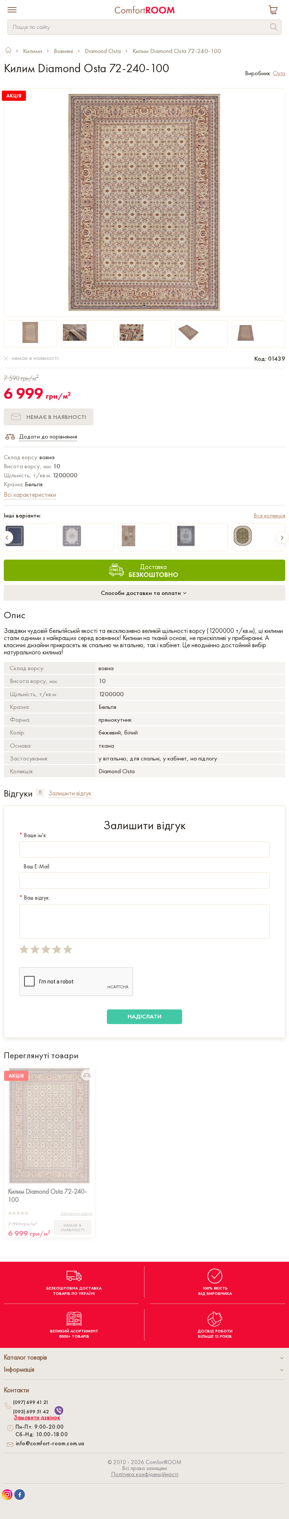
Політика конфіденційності (144, 1474)
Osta (279, 73)
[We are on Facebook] (19, 1494)
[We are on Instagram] (7, 1494)
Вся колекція (269, 515)
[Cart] (274, 10)
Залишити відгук (76, 1213)
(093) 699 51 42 (31, 1411)
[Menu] (12, 10)
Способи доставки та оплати (142, 593)
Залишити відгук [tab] (69, 793)
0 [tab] (40, 792)
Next (282, 537)
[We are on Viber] (59, 1410)
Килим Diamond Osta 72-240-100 (47, 1195)
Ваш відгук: (34, 897)
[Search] (274, 28)
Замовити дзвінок (37, 1417)
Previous (6, 537)
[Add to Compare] (87, 1074)
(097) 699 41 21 (31, 1402)
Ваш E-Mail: (37, 866)
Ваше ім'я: (33, 835)
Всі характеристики (30, 494)
